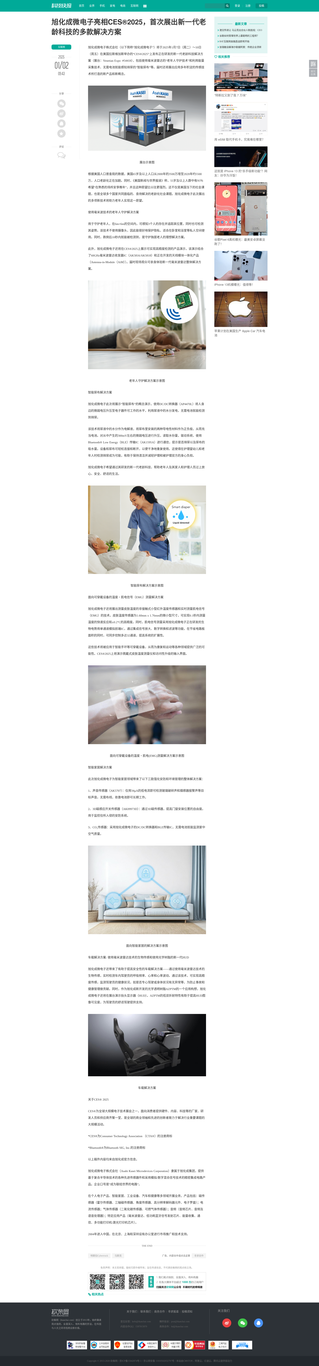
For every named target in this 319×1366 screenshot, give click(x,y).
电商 (122, 5)
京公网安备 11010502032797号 (158, 1361)
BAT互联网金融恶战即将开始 (234, 41)
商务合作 (159, 1311)
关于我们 (132, 1311)
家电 (112, 5)
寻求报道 (173, 1311)
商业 (139, 1117)
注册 (248, 5)
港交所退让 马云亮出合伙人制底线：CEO (240, 30)
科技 (191, 54)
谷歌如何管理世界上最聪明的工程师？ (239, 36)
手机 (102, 5)
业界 (92, 5)
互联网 (134, 5)
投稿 (261, 5)
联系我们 (145, 1311)
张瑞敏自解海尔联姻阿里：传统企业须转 (240, 47)
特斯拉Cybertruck (99, 1255)
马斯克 (118, 1255)
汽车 (145, 1196)
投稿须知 (187, 1311)
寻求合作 (199, 1255)
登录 (237, 5)
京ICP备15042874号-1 (130, 1361)
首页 (81, 5)
